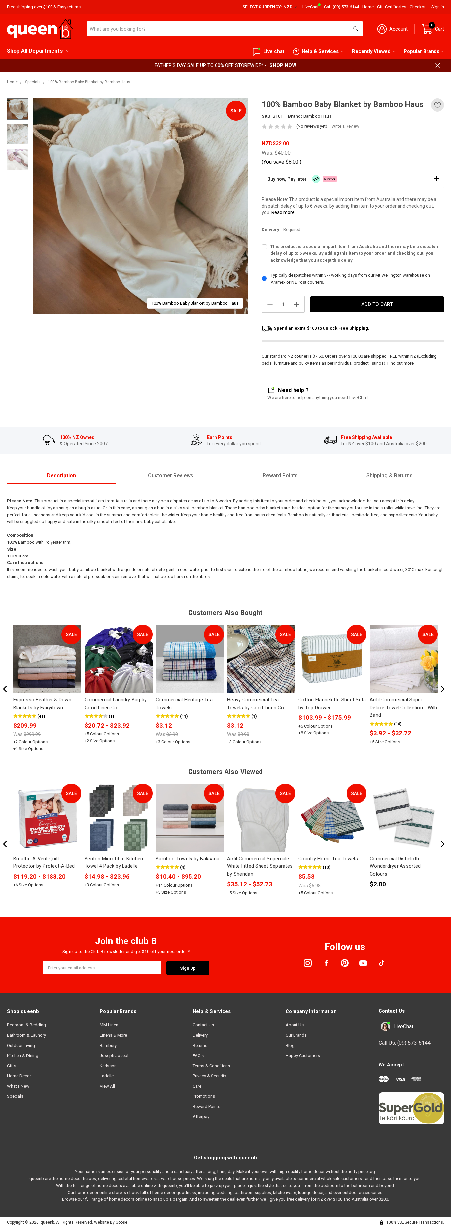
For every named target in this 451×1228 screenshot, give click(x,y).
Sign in (437, 6)
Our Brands (296, 1035)
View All (107, 1086)
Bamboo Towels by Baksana (187, 859)
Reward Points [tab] (280, 475)
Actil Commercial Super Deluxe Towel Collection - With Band (403, 707)
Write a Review (345, 126)
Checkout (419, 6)
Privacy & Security (209, 1075)
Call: (341, 6)
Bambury (108, 1045)
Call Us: (405, 1043)
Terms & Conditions (211, 1065)
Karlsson (108, 1065)
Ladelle (107, 1075)
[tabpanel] (140, 206)
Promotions (204, 1096)
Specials (15, 1096)
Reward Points (206, 1106)
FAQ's (198, 1055)
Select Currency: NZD (268, 6)
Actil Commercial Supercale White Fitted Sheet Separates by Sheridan (260, 866)
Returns (200, 1045)
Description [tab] (61, 475)
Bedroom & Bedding (26, 1024)
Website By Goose (110, 1222)
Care (197, 1086)
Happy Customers (303, 1055)
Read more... (284, 212)
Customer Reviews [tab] (170, 475)
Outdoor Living (21, 1045)
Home (368, 6)
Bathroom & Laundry (26, 1035)
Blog (290, 1045)
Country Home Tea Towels (328, 859)
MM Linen (109, 1024)
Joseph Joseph (115, 1055)
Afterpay (201, 1116)
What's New (18, 1086)
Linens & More (113, 1035)
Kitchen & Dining (22, 1055)
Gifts (11, 1065)
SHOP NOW (282, 65)
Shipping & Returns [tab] (389, 475)
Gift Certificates (391, 6)
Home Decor (19, 1075)
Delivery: (281, 229)
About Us (295, 1024)
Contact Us (203, 1024)
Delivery (200, 1035)
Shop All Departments (35, 51)
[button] (353, 179)
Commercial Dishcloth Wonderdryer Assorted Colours (395, 866)
